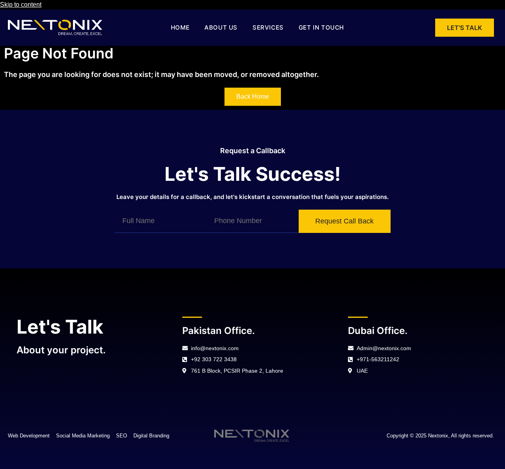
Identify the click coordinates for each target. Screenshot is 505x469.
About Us (221, 27)
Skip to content (20, 4)
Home (180, 27)
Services (268, 27)
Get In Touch (321, 27)
